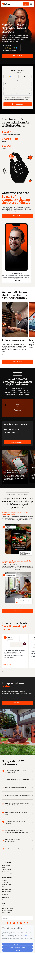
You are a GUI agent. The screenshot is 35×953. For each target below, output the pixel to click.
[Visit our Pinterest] (27, 923)
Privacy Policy (6, 912)
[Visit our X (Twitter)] (20, 923)
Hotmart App (5, 887)
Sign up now (17, 611)
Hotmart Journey (6, 891)
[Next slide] (6, 355)
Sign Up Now (17, 55)
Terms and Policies (7, 910)
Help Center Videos (7, 908)
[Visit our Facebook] (24, 923)
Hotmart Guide (6, 897)
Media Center (5, 872)
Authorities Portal (7, 869)
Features (4, 880)
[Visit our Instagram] (7, 923)
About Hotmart (6, 865)
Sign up (26, 4)
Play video (17, 410)
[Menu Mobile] (31, 4)
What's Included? (6, 884)
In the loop (5, 882)
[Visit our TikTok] (14, 923)
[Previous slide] (2, 355)
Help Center (5, 906)
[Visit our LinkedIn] (17, 923)
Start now (17, 703)
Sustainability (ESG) (7, 874)
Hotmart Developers (7, 889)
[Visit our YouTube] (10, 923)
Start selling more (17, 442)
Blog (3, 899)
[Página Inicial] (6, 4)
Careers (4, 867)
